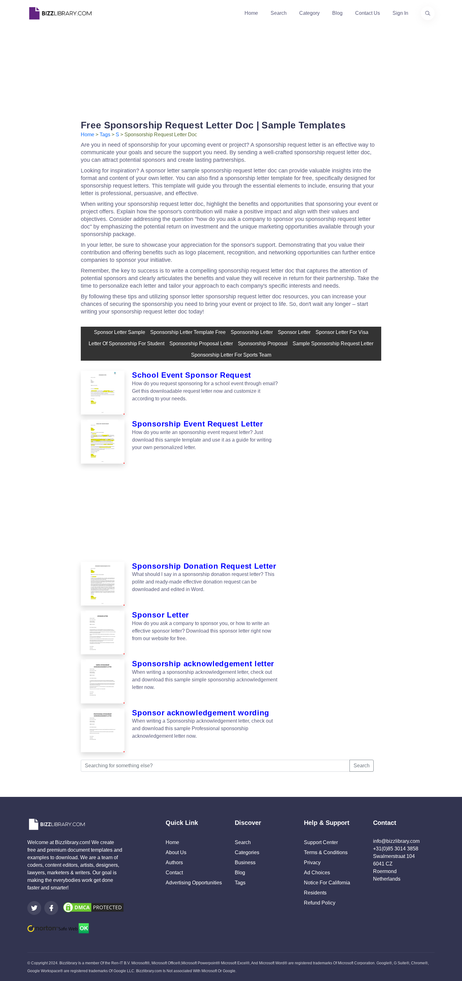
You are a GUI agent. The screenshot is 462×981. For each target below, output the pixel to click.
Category (309, 13)
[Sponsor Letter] (102, 632)
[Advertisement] (231, 70)
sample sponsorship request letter (333, 343)
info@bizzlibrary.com (396, 841)
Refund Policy (319, 902)
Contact (174, 872)
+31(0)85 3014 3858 (395, 848)
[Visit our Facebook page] (51, 908)
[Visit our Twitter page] (34, 908)
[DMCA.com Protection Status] (93, 907)
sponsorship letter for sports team (231, 355)
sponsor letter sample (119, 332)
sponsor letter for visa (342, 332)
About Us (176, 852)
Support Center (321, 842)
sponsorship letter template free (188, 332)
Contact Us (367, 13)
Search (279, 13)
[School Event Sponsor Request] (102, 392)
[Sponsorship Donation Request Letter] (102, 584)
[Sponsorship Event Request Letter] (102, 441)
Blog (337, 13)
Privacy (312, 862)
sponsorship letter (252, 332)
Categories (247, 852)
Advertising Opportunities (194, 882)
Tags (105, 134)
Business (245, 862)
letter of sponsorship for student (126, 343)
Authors (174, 862)
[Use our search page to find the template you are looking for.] (428, 13)
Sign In (400, 13)
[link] (34, 908)
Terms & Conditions (326, 852)
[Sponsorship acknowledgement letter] (102, 681)
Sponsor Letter (294, 332)
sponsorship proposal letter (201, 343)
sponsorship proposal (263, 343)
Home (251, 13)
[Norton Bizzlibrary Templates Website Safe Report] (58, 928)
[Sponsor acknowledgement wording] (102, 730)
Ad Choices (317, 872)
